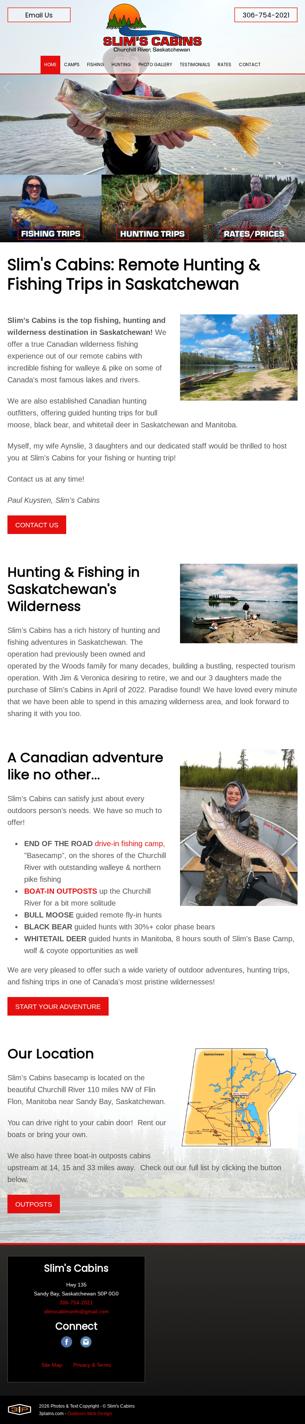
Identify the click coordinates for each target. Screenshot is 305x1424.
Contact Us (36, 525)
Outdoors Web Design (89, 1413)
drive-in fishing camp (129, 843)
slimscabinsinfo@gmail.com (76, 1311)
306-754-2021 (266, 15)
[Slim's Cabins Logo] (152, 28)
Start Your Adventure (58, 1006)
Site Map (51, 1365)
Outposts (33, 1204)
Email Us (39, 15)
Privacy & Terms (92, 1365)
